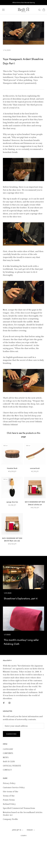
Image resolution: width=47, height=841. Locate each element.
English (30, 830)
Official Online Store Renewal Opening (23, 2)
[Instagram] (9, 702)
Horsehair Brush (12, 468)
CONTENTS (8, 753)
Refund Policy (9, 804)
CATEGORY (8, 749)
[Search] (39, 10)
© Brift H (23, 836)
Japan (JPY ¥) (16, 830)
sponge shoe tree (12, 502)
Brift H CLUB (9, 761)
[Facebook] (4, 702)
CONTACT (7, 769)
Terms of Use (9, 795)
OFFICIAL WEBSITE (12, 765)
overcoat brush (35, 468)
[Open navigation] (3, 10)
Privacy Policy (9, 783)
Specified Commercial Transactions (19, 808)
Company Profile (10, 819)
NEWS (6, 757)
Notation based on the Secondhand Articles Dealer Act (22, 813)
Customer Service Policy (14, 787)
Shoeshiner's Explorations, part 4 (20, 598)
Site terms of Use (10, 791)
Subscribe (11, 734)
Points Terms (9, 799)
